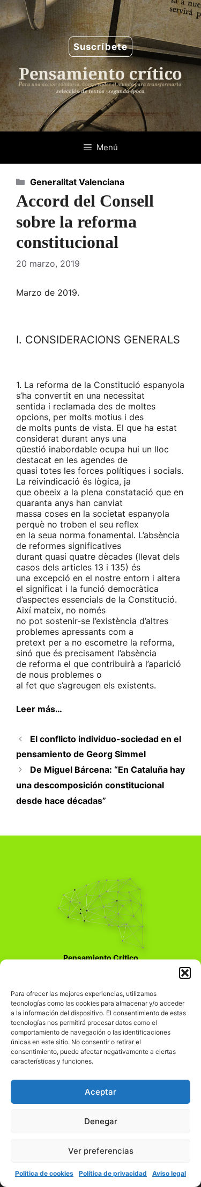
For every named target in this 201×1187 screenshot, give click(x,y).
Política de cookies (44, 1173)
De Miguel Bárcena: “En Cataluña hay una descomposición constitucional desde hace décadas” (100, 785)
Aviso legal (169, 1173)
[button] (185, 973)
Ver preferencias (100, 1151)
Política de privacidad (113, 1173)
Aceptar (100, 1092)
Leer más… (39, 709)
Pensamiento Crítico (100, 957)
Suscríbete (100, 46)
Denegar (100, 1121)
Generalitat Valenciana (77, 182)
